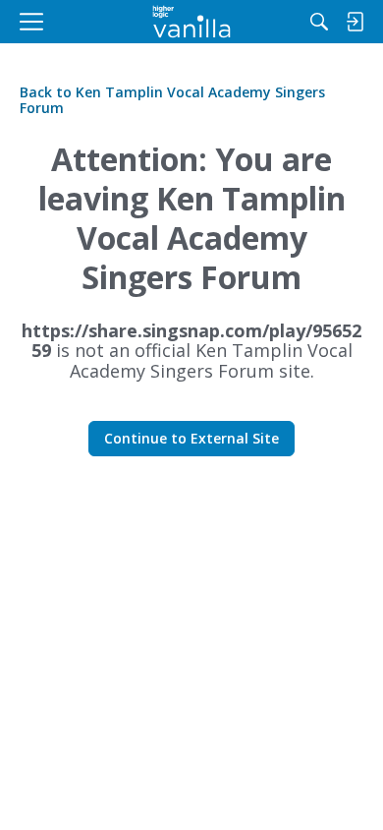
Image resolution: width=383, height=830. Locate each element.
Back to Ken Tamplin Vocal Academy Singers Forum (172, 100)
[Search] (319, 21)
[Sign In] (354, 21)
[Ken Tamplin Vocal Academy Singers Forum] (192, 21)
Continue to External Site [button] (191, 438)
